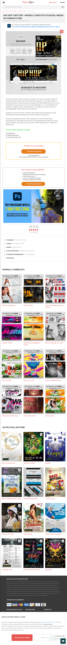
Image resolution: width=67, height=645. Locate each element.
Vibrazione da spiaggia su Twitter (31, 344)
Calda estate (27, 534)
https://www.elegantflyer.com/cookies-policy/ (12, 626)
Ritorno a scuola (28, 380)
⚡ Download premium (33, 151)
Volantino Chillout (29, 463)
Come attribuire (29, 254)
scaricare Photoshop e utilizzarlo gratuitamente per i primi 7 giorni (37, 27)
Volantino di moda (8, 534)
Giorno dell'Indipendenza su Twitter (54, 306)
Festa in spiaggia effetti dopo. (11, 498)
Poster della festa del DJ (31, 569)
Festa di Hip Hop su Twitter (54, 343)
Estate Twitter (28, 305)
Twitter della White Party (10, 416)
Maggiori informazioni (27, 251)
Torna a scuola (6, 380)
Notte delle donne (29, 416)
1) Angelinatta (10, 133)
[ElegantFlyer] (28, 2)
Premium (54, 2)
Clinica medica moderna (53, 534)
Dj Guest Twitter (7, 343)
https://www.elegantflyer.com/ (47, 622)
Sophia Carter (16, 247)
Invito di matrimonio (8, 463)
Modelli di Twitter (20, 240)
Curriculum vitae (7, 569)
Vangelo (48, 463)
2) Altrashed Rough (12, 135)
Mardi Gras (48, 569)
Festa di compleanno (9, 305)
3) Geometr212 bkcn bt (13, 137)
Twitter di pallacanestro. (53, 380)
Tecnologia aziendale (30, 498)
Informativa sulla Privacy (17, 630)
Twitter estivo (49, 416)
